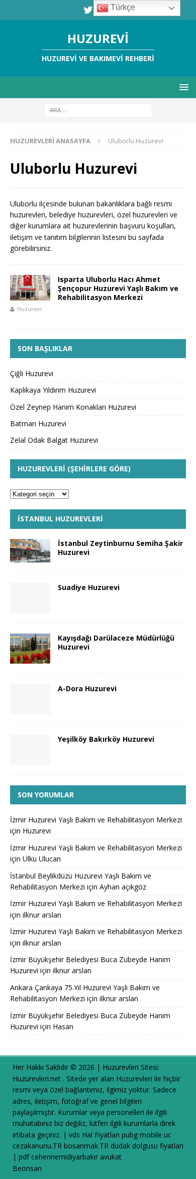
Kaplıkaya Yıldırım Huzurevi (53, 390)
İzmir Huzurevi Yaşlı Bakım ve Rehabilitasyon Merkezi (96, 819)
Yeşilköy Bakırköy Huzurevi (106, 739)
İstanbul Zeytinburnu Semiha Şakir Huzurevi (120, 547)
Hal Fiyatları (101, 1134)
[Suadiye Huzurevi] (30, 598)
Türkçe (122, 7)
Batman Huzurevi (38, 423)
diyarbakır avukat (94, 1156)
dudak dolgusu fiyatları (147, 1145)
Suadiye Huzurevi (89, 587)
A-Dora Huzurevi (87, 688)
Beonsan (27, 1168)
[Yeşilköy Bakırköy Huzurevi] (30, 750)
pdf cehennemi (43, 1156)
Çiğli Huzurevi (31, 373)
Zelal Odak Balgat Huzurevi (54, 440)
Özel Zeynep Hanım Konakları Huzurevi (73, 407)
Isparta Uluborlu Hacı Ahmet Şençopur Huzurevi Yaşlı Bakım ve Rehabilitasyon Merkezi (118, 288)
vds (74, 1134)
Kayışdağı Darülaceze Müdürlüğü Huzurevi (116, 642)
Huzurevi (29, 309)
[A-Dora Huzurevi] (30, 699)
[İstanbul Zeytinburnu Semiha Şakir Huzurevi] (30, 550)
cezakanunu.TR (37, 1145)
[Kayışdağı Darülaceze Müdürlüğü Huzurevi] (30, 649)
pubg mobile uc (146, 1134)
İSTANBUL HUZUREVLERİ (60, 518)
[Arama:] (98, 110)
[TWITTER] (88, 10)
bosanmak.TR (86, 1145)
